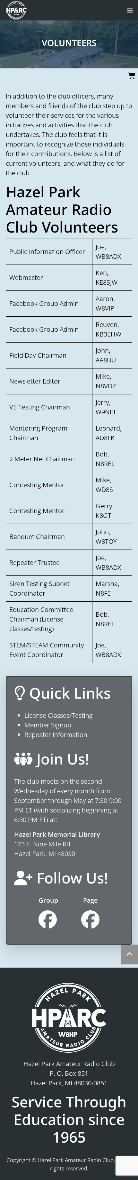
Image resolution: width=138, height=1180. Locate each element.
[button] (132, 445)
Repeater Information (55, 734)
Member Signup (47, 725)
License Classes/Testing (58, 715)
